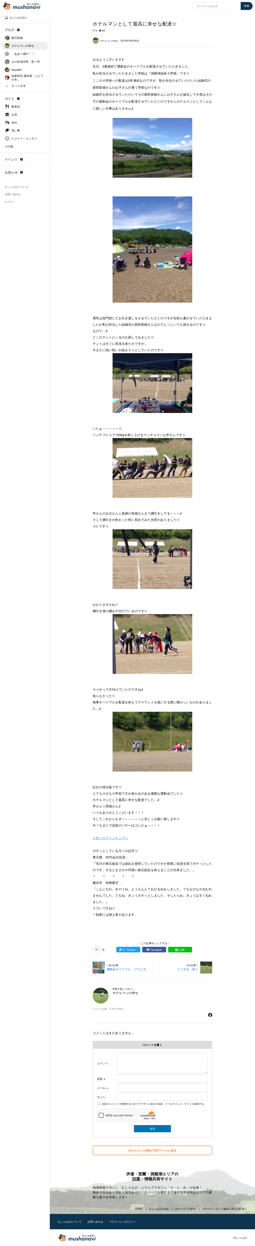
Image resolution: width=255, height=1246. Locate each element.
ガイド (10, 98)
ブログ (10, 29)
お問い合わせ (95, 1221)
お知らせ (11, 172)
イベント (11, 159)
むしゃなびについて (69, 1221)
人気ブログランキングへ (110, 838)
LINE (182, 950)
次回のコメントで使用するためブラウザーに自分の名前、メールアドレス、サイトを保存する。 (154, 1103)
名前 (101, 1078)
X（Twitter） (130, 950)
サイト (101, 1097)
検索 (246, 5)
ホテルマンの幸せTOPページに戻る (152, 1150)
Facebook (156, 950)
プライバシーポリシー (122, 1221)
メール (102, 1087)
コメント (102, 1063)
